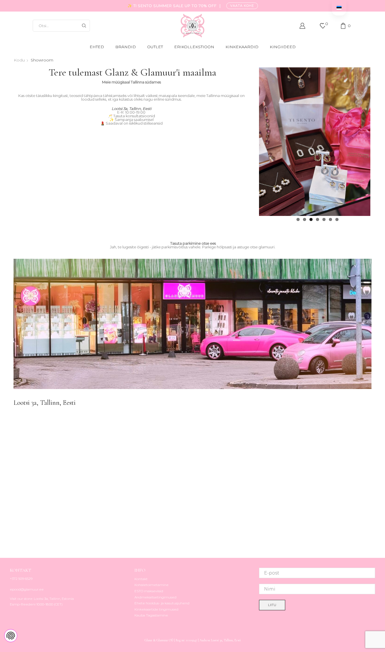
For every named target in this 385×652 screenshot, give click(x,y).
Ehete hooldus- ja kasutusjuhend (161, 603)
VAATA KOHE (242, 6)
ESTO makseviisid (148, 591)
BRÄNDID (125, 46)
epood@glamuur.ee (27, 589)
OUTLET (155, 46)
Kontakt (141, 579)
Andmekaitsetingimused (155, 597)
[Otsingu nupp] (84, 25)
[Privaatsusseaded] (10, 635)
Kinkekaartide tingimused (156, 609)
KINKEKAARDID (241, 46)
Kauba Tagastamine (151, 615)
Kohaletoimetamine (151, 585)
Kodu (19, 60)
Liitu (272, 605)
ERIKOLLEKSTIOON (194, 46)
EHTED (97, 46)
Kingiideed (283, 46)
